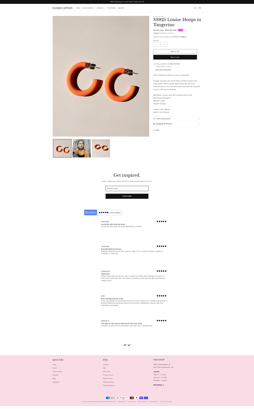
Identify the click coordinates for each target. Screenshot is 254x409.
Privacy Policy (108, 375)
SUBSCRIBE (127, 196)
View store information (163, 69)
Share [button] (157, 130)
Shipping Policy (108, 382)
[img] (104, 212)
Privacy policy (131, 401)
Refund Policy (108, 378)
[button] (88, 8)
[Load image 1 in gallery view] (62, 148)
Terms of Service (109, 385)
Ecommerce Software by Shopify (106, 401)
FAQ (104, 368)
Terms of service (142, 401)
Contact (106, 364)
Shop (54, 364)
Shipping (156, 33)
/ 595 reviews (114, 212)
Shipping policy (153, 401)
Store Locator (57, 371)
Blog (54, 378)
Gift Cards (106, 371)
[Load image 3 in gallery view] (101, 148)
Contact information (166, 401)
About (55, 368)
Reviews (55, 375)
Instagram (56, 382)
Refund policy (122, 401)
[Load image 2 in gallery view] (81, 148)
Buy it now (175, 57)
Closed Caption (91, 401)
